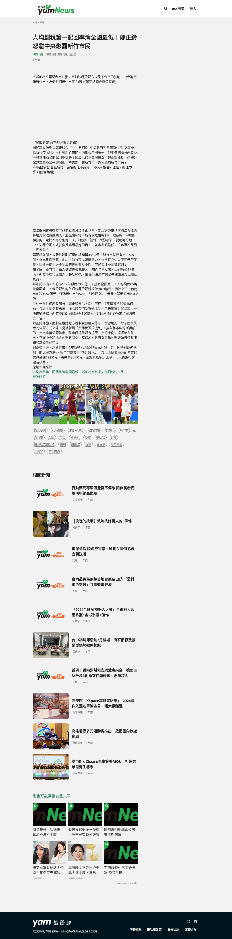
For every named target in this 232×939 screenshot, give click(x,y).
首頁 (35, 22)
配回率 (123, 431)
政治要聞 (40, 431)
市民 (62, 437)
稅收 (88, 444)
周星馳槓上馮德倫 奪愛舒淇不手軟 (48, 832)
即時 (42, 22)
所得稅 (75, 437)
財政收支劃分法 (44, 444)
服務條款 (135, 930)
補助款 (100, 437)
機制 (63, 444)
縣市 (88, 437)
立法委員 (54, 451)
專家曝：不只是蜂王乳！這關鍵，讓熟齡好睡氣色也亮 (83, 870)
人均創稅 (57, 431)
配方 (113, 437)
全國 (51, 437)
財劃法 (75, 444)
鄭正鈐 (109, 431)
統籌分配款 (75, 431)
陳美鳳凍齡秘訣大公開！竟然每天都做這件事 (48, 870)
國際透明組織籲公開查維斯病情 (119, 832)
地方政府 (116, 444)
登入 (193, 9)
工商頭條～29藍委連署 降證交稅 (120, 870)
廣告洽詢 (173, 930)
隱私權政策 (154, 930)
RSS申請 (178, 9)
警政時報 (38, 54)
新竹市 (38, 437)
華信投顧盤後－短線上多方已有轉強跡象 (83, 832)
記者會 (38, 451)
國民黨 (101, 444)
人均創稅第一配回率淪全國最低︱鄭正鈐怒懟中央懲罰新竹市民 (78, 372)
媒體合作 (190, 930)
